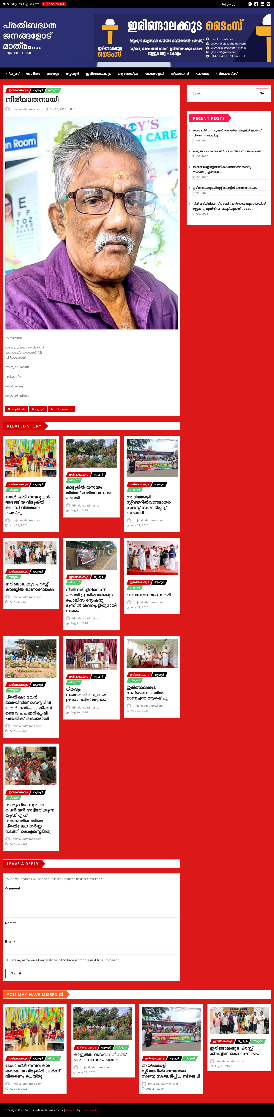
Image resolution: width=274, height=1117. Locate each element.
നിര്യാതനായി (63, 409)
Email (10, 941)
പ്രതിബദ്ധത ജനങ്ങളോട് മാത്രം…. (29, 35)
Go (262, 93)
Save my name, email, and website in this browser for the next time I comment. (64, 960)
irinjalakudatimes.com (27, 109)
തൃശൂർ (72, 73)
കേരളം (53, 73)
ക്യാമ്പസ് (180, 73)
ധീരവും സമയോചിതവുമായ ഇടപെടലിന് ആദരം (86, 694)
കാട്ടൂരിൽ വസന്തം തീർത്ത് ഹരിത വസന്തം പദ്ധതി (89, 492)
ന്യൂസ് (12, 73)
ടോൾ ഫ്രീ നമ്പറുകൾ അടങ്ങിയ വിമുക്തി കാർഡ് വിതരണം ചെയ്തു (27, 504)
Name (10, 923)
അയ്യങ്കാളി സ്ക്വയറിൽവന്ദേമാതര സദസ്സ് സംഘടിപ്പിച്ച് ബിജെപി (149, 504)
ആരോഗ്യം (128, 73)
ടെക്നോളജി (154, 73)
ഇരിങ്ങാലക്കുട (98, 73)
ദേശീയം (33, 73)
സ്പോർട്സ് (226, 73)
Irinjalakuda (18, 409)
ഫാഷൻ (203, 73)
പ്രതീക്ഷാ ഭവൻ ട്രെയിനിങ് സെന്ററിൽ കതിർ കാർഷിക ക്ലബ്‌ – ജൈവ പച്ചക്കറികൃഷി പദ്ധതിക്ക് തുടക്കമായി (30, 707)
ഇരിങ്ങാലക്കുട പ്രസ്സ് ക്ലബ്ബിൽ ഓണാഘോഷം (29, 586)
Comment (12, 888)
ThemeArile (89, 1110)
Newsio (71, 1110)
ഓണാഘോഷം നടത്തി (149, 594)
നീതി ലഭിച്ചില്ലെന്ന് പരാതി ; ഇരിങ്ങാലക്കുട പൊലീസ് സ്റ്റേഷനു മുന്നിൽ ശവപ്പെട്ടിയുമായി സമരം (91, 599)
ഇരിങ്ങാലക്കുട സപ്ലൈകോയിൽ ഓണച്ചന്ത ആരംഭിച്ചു (147, 692)
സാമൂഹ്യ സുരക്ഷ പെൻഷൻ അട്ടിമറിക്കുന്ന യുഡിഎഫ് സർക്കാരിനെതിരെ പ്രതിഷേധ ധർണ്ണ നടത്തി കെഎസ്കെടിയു (29, 818)
